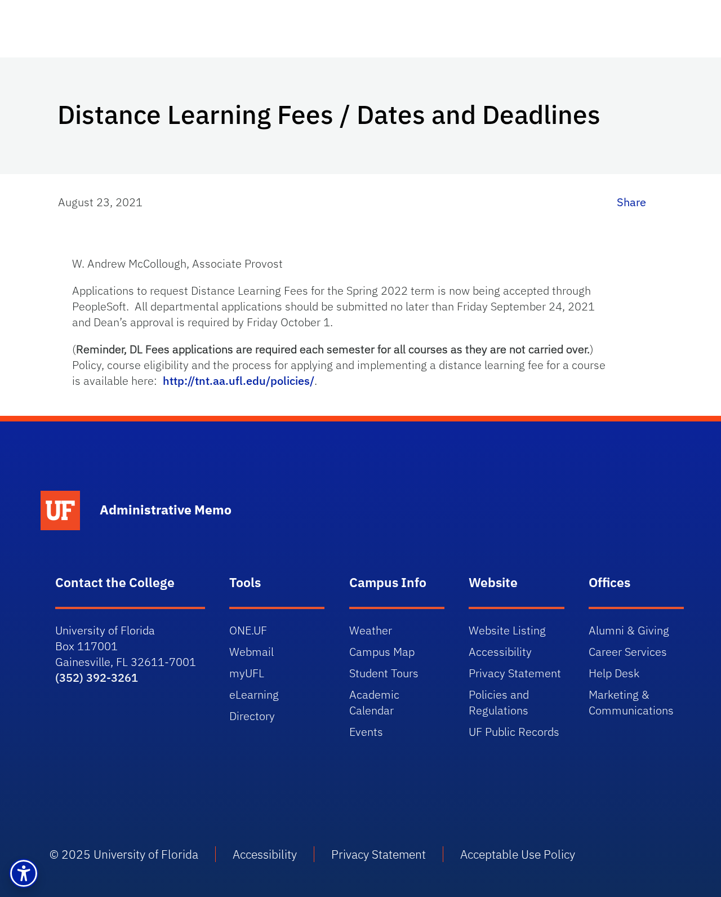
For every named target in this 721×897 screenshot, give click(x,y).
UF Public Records (514, 731)
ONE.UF (248, 630)
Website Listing (507, 630)
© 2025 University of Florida (124, 854)
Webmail (251, 651)
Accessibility (500, 651)
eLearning (254, 694)
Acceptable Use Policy (517, 854)
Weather (370, 630)
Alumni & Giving (629, 630)
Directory (252, 715)
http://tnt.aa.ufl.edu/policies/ (238, 380)
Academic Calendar (374, 702)
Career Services (628, 651)
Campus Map (382, 651)
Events (366, 731)
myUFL (246, 673)
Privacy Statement (515, 673)
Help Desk (614, 673)
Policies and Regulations (499, 702)
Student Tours (384, 673)
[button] (23, 873)
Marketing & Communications (631, 702)
